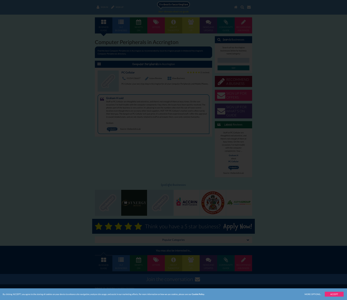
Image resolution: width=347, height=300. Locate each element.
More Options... (313, 294)
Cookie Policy (198, 294)
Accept (334, 294)
